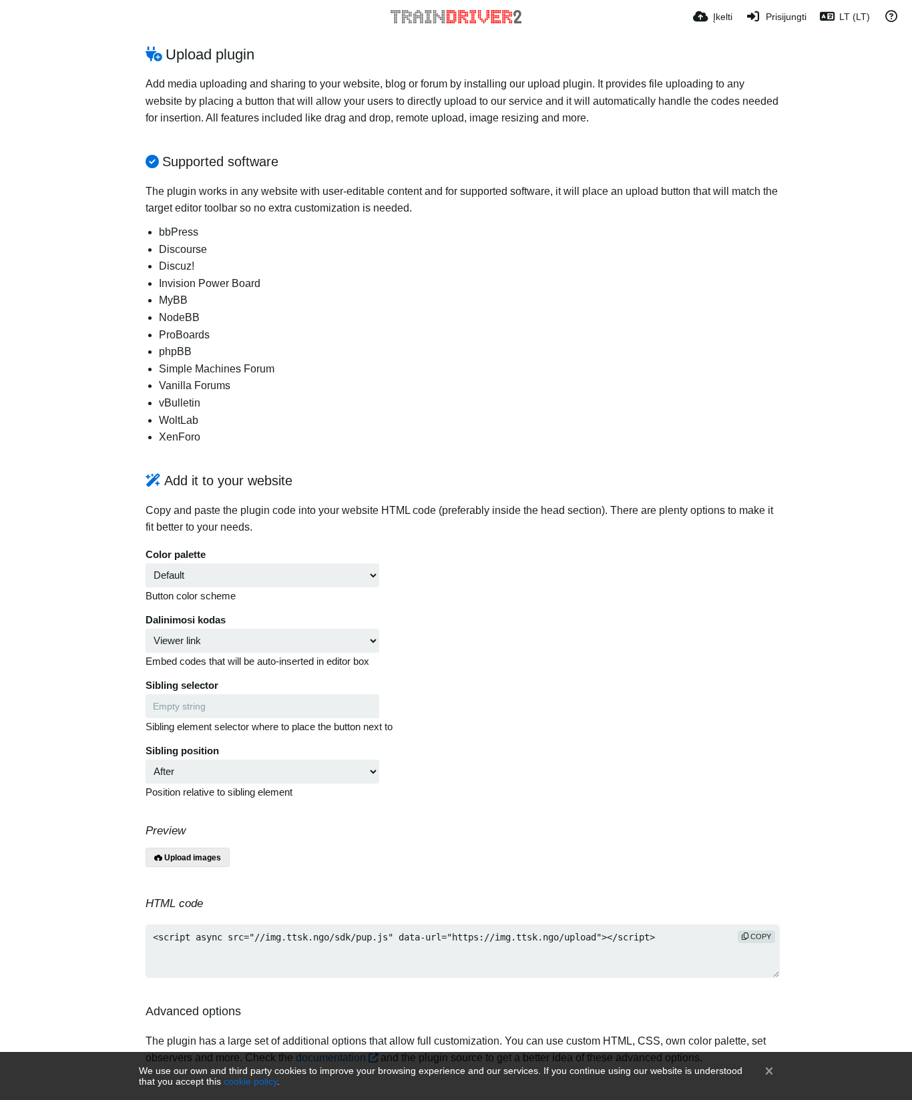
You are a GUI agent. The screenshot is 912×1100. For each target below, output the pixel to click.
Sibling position (182, 751)
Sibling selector (182, 685)
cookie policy (250, 1081)
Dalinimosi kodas (186, 620)
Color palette (176, 554)
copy (759, 936)
